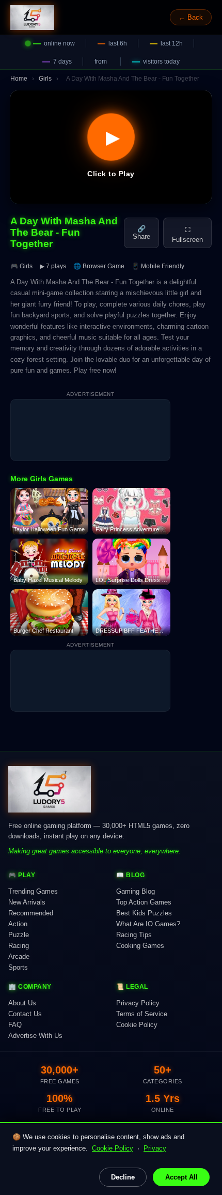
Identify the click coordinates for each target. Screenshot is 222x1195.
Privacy (155, 1148)
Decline (123, 1177)
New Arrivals (26, 902)
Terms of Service (141, 1014)
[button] (111, 147)
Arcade (18, 956)
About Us (22, 1003)
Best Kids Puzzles (144, 913)
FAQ (15, 1025)
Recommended (30, 913)
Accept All (181, 1177)
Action (17, 924)
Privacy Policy (138, 1003)
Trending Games (33, 891)
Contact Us (25, 1014)
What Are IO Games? (148, 924)
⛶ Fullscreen (187, 234)
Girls (45, 78)
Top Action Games (143, 902)
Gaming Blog (135, 891)
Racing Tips (134, 935)
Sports (18, 967)
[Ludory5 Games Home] (32, 17)
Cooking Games (140, 945)
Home (18, 78)
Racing (18, 945)
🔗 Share (141, 232)
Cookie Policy (112, 1148)
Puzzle (18, 935)
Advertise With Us (35, 1035)
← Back (191, 17)
